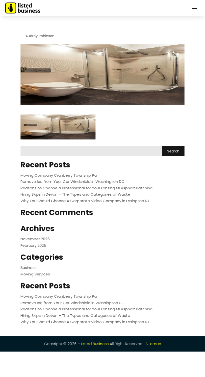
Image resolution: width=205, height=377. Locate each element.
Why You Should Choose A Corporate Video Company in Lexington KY (85, 200)
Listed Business (95, 343)
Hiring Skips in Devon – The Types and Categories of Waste (75, 194)
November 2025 (35, 239)
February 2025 (33, 245)
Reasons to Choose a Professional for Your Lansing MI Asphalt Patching (86, 188)
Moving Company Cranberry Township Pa (58, 175)
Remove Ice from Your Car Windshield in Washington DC (72, 181)
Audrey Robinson (40, 35)
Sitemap (153, 343)
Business (28, 267)
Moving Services (35, 274)
